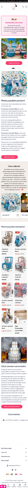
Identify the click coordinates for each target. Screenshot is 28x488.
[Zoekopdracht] (23, 6)
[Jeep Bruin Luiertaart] (7, 239)
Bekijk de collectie (14, 63)
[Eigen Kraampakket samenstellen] (20, 315)
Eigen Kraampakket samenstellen (19, 328)
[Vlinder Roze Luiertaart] (20, 290)
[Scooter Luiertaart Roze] (7, 290)
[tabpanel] (14, 283)
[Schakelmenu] (1, 6)
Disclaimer (18, 482)
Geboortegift (13, 480)
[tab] (13, 226)
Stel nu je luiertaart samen (11, 406)
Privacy (12, 482)
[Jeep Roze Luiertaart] (20, 264)
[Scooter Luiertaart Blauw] (20, 239)
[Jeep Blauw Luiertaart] (7, 264)
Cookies (24, 482)
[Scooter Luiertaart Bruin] (7, 315)
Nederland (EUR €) (14, 465)
